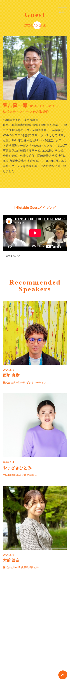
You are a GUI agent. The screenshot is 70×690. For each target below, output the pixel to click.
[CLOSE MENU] (62, 7)
